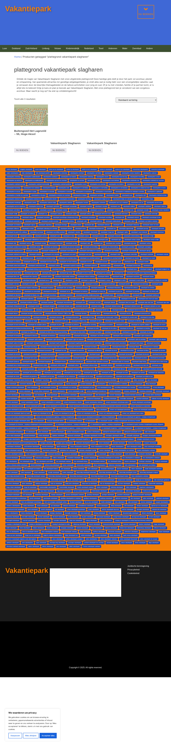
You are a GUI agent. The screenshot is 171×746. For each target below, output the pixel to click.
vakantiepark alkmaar (119, 369)
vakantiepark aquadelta (13, 369)
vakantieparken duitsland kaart (15, 199)
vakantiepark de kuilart (93, 328)
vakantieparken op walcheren (14, 180)
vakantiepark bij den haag (158, 354)
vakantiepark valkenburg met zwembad (47, 228)
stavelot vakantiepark (12, 394)
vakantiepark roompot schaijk (151, 239)
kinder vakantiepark (92, 480)
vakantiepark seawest (83, 236)
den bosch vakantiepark (59, 516)
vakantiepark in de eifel (28, 284)
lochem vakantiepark (68, 465)
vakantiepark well (119, 217)
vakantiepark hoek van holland (64, 287)
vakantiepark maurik (116, 261)
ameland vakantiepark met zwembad (93, 542)
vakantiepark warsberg (68, 221)
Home (17, 56)
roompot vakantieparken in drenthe (73, 402)
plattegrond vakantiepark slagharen (112, 431)
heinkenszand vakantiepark (150, 491)
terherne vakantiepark (144, 387)
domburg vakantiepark (99, 513)
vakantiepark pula (98, 243)
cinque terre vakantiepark (75, 520)
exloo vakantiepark (120, 502)
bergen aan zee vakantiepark (32, 535)
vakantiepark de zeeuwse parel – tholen (107, 317)
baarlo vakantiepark (115, 535)
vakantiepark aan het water (47, 376)
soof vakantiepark (39, 394)
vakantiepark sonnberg (26, 236)
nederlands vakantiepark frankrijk (87, 450)
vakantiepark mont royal (85, 254)
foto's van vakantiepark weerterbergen (31, 502)
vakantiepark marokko (143, 261)
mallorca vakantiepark (58, 457)
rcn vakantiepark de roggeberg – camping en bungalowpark (105, 424)
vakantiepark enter (80, 302)
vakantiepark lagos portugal (31, 273)
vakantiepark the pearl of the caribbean (17, 232)
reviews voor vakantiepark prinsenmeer (120, 409)
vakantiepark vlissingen (61, 224)
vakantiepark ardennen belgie (89, 365)
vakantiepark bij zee (12, 350)
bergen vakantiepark (164, 531)
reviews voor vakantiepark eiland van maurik (18, 413)
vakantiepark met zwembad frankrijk (112, 258)
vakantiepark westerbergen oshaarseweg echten (65, 217)
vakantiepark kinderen (103, 276)
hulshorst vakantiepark (41, 483)
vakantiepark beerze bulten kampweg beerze (18, 365)
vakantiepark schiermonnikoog (132, 236)
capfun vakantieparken (106, 520)
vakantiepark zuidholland (144, 206)
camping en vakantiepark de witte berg (39, 524)
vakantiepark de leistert (78, 328)
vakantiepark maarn (105, 265)
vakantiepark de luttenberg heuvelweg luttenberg (19, 328)
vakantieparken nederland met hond (16, 184)
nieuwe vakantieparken (118, 446)
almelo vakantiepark (140, 542)
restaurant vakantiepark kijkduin (55, 420)
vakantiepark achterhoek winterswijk (152, 369)
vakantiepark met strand (148, 258)
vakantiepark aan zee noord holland (32, 372)
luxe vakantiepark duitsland (98, 461)
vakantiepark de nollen (122, 324)
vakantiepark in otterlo (120, 280)
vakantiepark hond (11, 287)
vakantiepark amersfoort (73, 369)
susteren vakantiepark (25, 391)
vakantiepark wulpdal (71, 213)
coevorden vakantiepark (60, 520)
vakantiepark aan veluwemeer (156, 372)
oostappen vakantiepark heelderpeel (124, 439)
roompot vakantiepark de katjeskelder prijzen (80, 406)
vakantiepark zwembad (86, 206)
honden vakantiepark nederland (85, 487)
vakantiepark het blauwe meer (32, 295)
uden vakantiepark (152, 380)
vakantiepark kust (118, 273)
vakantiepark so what (68, 236)
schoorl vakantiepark (12, 398)
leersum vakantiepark (122, 468)
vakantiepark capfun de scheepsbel (96, 339)
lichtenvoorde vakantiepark (84, 465)
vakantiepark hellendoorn (123, 295)
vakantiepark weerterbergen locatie (151, 217)
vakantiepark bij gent (94, 354)
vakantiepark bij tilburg (142, 350)
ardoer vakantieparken (91, 539)
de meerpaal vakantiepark (103, 516)
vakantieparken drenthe (50, 199)
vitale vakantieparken (27, 173)
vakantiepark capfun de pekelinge (137, 339)
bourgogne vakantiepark (67, 527)
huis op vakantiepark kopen (107, 483)
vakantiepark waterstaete (31, 221)
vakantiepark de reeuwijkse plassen (37, 324)
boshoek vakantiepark (82, 527)
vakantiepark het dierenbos (14, 295)
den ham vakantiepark (43, 516)
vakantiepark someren (41, 236)
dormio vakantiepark (41, 513)
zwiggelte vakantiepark (26, 169)
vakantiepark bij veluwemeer (76, 350)
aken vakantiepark (61, 546)
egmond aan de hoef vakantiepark (15, 509)
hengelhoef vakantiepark (116, 491)
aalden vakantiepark (74, 546)
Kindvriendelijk (72, 48)
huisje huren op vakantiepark (89, 483)
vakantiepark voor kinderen (14, 224)
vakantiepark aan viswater (138, 372)
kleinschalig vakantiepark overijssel (149, 472)
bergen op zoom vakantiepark (14, 535)
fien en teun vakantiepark (91, 502)
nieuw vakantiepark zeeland (134, 446)
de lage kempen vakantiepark (121, 516)
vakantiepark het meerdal (49, 291)
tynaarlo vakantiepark (41, 383)
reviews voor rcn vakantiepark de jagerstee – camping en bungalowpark (136, 417)
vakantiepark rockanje (40, 243)
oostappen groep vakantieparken (64, 443)
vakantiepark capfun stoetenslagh (15, 339)
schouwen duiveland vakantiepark (133, 394)
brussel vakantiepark (94, 524)
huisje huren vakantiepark (72, 483)
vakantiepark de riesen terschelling (16, 324)
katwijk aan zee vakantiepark (143, 480)
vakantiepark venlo (118, 224)
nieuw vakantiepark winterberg (152, 446)
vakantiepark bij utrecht (111, 350)
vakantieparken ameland (81, 202)
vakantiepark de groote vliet (112, 332)
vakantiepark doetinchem (154, 309)
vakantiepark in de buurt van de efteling (71, 284)
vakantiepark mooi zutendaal (51, 254)
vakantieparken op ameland (77, 180)
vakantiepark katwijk (117, 276)
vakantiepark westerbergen (88, 217)
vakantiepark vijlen (89, 224)
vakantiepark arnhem (73, 365)
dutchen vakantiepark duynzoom (110, 509)
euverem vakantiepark (146, 502)
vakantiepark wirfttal (136, 213)
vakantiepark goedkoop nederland (58, 298)
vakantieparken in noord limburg (84, 191)
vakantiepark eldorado (109, 302)
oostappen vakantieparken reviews (152, 435)
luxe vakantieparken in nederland (131, 457)
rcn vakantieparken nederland (74, 420)
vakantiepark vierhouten (103, 224)
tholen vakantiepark (32, 387)
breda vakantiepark (25, 527)
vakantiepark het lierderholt (80, 291)
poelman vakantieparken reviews (75, 431)
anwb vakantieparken (27, 542)
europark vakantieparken (162, 502)
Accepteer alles (48, 735)
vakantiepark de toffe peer (61, 321)
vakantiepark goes (41, 298)
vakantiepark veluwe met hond (150, 224)
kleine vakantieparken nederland (140, 476)
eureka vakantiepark (28, 505)
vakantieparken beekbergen (14, 202)
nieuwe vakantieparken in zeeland (99, 446)
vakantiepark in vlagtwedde (88, 280)
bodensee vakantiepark (111, 527)
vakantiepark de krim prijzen (109, 328)
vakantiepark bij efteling (109, 354)
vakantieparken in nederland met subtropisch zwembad (129, 191)
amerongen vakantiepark (74, 542)
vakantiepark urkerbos (66, 228)
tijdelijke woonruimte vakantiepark (15, 387)
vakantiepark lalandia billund (14, 273)
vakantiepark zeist (128, 210)
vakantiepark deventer (125, 313)
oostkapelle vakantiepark (133, 435)
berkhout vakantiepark (99, 531)
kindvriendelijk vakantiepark (58, 480)
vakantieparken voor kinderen (68, 176)
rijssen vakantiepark (101, 409)
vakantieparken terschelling (137, 176)
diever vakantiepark (161, 513)
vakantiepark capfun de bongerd (15, 343)
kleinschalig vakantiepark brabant (119, 476)
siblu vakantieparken (101, 394)
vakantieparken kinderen (49, 187)
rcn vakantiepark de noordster (48, 428)
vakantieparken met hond (133, 184)
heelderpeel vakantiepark (13, 494)
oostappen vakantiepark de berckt (145, 439)
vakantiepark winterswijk (151, 213)
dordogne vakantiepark (56, 513)
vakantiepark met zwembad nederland (90, 258)
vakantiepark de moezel (159, 324)
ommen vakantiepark (104, 443)
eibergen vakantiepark (142, 505)
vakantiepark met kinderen (13, 261)
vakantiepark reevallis (71, 243)
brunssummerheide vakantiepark (111, 524)
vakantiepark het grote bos (115, 291)
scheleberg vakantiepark (110, 398)
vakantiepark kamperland (132, 276)
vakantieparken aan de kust (36, 206)
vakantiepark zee (42, 213)
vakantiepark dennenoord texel (142, 313)
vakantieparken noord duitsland (111, 180)
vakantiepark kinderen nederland (86, 276)
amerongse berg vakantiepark (57, 542)
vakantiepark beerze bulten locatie (158, 361)
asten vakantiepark (44, 539)
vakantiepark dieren (95, 313)
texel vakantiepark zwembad (48, 387)
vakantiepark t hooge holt (107, 232)
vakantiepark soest (55, 236)
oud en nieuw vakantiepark (14, 435)
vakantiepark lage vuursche (49, 273)
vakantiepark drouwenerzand (43, 309)
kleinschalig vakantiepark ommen (15, 476)
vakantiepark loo (147, 265)
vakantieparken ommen (93, 180)
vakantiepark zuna (115, 206)
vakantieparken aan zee (137, 202)
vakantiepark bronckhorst (153, 343)
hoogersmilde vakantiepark (155, 483)
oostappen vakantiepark (46, 443)
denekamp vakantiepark (13, 516)
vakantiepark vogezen (29, 224)
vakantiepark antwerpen (28, 369)
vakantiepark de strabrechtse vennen (114, 321)
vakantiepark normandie (32, 250)
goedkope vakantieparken (90, 498)
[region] (32, 725)
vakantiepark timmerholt (158, 228)
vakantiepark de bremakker (129, 332)
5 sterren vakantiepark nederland (91, 546)
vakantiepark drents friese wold (62, 309)
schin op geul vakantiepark (43, 398)
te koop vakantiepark (158, 387)
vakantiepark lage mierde (65, 273)
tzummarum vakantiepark (26, 383)
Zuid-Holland (31, 48)
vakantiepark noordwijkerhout (49, 250)
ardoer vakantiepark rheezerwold (128, 539)
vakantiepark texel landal (36, 232)
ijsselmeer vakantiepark (13, 483)
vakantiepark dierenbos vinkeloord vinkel (31, 313)
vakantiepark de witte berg (147, 317)
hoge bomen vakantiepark (64, 491)
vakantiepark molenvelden (130, 254)
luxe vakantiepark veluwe (26, 461)
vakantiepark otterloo (35, 247)
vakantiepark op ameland (127, 247)
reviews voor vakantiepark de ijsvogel (64, 413)
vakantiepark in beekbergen (108, 284)
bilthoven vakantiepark (160, 527)
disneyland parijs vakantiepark (131, 513)
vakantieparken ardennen (65, 202)
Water (124, 48)
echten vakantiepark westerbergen (76, 509)
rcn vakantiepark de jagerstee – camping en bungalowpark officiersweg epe (78, 428)
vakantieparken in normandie (64, 191)
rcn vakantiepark (30, 431)
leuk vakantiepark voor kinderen (147, 465)
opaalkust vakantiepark (58, 435)
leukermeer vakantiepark (115, 465)
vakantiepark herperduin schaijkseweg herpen (88, 295)
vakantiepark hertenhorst (66, 295)
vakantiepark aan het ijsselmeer (104, 376)
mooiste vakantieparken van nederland (124, 450)
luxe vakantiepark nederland (63, 461)
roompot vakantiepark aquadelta (84, 409)
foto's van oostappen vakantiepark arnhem (56, 502)
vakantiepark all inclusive (103, 369)
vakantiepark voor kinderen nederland (147, 221)
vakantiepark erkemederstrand (64, 302)
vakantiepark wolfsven (85, 213)
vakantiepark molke (115, 254)
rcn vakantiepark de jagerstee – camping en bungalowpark (117, 428)
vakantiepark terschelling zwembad (55, 232)
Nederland (89, 48)
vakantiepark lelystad (71, 269)
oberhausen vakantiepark (134, 443)
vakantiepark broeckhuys (30, 346)
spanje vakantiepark (26, 394)
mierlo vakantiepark (130, 454)
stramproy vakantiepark (130, 391)
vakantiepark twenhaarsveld (96, 228)
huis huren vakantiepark (124, 483)
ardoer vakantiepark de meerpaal (148, 539)
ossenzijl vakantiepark (29, 435)
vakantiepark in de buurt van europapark (47, 284)
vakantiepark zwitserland (52, 206)
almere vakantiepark (126, 542)
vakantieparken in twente (159, 187)
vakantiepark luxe (118, 265)
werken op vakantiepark (72, 169)
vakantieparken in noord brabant (103, 191)
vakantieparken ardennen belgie (48, 202)
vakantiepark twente (80, 228)
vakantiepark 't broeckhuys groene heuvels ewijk (19, 380)
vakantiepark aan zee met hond (72, 372)
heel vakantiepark (27, 494)
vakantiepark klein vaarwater (29, 276)
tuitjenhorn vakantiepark (57, 383)
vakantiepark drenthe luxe (102, 309)
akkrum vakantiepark (47, 546)
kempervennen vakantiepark (125, 480)
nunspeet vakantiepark (150, 443)
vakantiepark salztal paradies (14, 239)
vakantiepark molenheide (146, 254)
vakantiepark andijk (43, 369)
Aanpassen (15, 735)
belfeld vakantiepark (86, 535)
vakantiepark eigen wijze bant (145, 302)
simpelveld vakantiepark (86, 394)
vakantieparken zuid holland (94, 173)
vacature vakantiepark (90, 380)
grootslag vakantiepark (93, 494)
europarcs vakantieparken (13, 505)
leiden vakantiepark (93, 468)
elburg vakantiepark (116, 505)
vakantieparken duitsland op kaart (157, 195)
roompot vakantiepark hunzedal (15, 406)
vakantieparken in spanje (30, 191)
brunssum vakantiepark (129, 524)
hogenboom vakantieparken (147, 487)
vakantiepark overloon (145, 243)
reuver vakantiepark (39, 420)
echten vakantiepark (93, 509)
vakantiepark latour (132, 269)
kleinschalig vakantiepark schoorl (127, 472)
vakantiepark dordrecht (118, 309)
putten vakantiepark (43, 431)
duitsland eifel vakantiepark (159, 509)
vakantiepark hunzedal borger (140, 284)
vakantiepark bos (104, 346)
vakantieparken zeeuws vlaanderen (131, 173)
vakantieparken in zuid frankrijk (99, 187)
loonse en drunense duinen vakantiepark (17, 465)
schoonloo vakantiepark (27, 398)
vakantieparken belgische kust (102, 199)
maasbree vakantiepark (90, 457)
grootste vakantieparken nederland (75, 494)
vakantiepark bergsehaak (44, 361)
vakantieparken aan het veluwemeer (16, 206)
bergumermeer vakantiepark (148, 531)
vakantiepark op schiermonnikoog (109, 247)
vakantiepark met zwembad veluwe (67, 258)
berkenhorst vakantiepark (131, 531)
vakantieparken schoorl (154, 176)
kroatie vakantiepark (39, 472)
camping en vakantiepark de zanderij (16, 524)
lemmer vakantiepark (78, 468)
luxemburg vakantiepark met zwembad (109, 457)
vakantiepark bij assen (125, 357)
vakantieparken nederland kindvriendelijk (38, 184)
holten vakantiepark (131, 487)
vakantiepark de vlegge (31, 321)
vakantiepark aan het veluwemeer (66, 376)
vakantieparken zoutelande (111, 173)
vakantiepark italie (57, 280)
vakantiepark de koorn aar (159, 328)
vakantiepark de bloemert (30, 335)
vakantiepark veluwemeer (132, 224)
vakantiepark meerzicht (101, 261)
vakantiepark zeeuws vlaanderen (160, 210)
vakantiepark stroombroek (157, 232)
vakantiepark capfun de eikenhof (157, 339)
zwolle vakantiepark (12, 169)
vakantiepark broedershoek (14, 346)
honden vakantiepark (102, 487)
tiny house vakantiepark (136, 383)
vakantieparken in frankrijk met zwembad (17, 195)
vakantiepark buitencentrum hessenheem (115, 343)
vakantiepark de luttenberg (42, 328)
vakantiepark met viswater (132, 258)
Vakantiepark (28, 9)
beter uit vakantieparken (13, 531)
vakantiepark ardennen (106, 365)
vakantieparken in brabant (80, 195)
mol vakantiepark (101, 454)
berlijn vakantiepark (85, 531)
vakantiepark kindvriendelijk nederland (64, 276)
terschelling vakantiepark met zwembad (125, 387)
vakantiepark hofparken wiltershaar (28, 287)
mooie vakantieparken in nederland (35, 454)
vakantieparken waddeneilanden (32, 176)
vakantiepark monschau (101, 254)
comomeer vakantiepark (44, 520)
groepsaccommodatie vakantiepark (142, 494)
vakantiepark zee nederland (28, 213)
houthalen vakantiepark (139, 483)
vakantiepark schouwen (98, 236)
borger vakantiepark (96, 527)
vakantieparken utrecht (102, 176)
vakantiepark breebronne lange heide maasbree (52, 346)
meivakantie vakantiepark (145, 454)
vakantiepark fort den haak (128, 298)
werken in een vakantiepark (122, 169)
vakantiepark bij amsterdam (157, 357)
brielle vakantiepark (12, 527)
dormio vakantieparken (27, 513)
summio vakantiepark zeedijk (75, 391)
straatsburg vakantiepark (145, 391)
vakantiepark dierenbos (81, 313)
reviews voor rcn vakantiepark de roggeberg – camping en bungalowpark (55, 417)
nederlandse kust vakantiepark (68, 450)
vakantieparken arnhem (30, 202)
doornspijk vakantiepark (71, 513)
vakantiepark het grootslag (132, 291)
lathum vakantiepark (136, 468)
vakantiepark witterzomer (121, 213)
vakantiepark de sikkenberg (135, 321)
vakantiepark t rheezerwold (90, 232)
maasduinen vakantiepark (74, 457)
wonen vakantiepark (40, 169)
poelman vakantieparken (93, 431)
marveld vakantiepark (12, 457)
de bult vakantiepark (154, 516)
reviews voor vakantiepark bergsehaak (109, 413)
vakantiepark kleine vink (13, 276)
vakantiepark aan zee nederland (52, 372)
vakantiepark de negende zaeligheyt (140, 324)
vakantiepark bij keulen (64, 354)
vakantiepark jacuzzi (44, 280)
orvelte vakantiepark (44, 435)
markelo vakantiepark (26, 457)
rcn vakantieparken (90, 420)
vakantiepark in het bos (13, 284)
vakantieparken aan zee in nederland (118, 202)
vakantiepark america (88, 369)
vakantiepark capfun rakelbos (35, 339)
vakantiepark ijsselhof (124, 284)
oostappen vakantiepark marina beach (57, 439)
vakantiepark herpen (108, 295)
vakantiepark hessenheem (49, 295)
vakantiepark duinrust (27, 309)
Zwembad (136, 48)
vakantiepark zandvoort (56, 213)
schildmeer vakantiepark (59, 398)
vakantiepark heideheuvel (152, 295)
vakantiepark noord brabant (129, 250)
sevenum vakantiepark (115, 394)
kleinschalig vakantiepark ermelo (99, 476)
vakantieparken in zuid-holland (80, 187)
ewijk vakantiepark (133, 502)
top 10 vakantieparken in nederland (118, 383)
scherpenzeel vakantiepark (94, 398)
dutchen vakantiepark (127, 509)
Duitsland (16, 48)
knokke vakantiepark (68, 472)
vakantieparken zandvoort (150, 173)
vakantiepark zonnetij (61, 210)
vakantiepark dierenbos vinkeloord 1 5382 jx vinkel (58, 313)
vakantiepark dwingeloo (49, 306)
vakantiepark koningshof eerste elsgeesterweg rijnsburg (141, 273)
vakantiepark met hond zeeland (48, 261)
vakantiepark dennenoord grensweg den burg (18, 317)
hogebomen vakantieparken (30, 491)
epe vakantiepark (55, 505)
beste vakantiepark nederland (69, 531)
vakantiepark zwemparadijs (69, 206)
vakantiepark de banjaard (80, 335)
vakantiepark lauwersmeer (117, 269)
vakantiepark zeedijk (12, 213)
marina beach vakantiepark (42, 457)
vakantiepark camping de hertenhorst (36, 343)
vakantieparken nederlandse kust (130, 180)
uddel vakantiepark (11, 383)
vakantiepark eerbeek (33, 306)
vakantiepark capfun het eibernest (75, 339)
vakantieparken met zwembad (97, 184)
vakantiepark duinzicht (12, 309)
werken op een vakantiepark (89, 169)
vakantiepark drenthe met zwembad (83, 309)
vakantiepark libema (57, 269)
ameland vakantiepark (112, 542)
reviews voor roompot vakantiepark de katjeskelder (20, 417)
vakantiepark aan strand (13, 376)
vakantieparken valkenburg (86, 176)
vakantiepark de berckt (65, 335)
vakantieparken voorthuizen (50, 176)
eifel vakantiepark (128, 505)
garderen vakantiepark (12, 502)
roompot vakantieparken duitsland (94, 402)
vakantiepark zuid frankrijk (30, 210)
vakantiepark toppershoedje (126, 228)
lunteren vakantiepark (130, 461)
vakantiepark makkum (54, 265)
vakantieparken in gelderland (154, 191)
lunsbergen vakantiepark (145, 461)
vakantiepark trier (111, 228)
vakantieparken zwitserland (60, 173)
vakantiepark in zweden (71, 280)
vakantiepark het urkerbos (147, 287)
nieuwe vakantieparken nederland (79, 446)
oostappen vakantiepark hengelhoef (102, 439)
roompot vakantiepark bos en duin (64, 409)
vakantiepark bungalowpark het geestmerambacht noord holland (85, 343)
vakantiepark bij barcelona (109, 357)
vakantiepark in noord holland (136, 280)
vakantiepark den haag (88, 317)
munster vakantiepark (105, 450)
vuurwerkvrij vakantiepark (157, 169)
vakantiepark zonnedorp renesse (78, 210)
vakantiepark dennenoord (39, 317)
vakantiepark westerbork (43, 217)
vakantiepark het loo (65, 291)
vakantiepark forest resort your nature (148, 298)
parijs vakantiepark (150, 431)
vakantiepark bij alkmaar (13, 361)
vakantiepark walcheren (96, 221)
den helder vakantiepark (28, 516)
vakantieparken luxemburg (13, 187)
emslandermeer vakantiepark (86, 505)
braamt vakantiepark (52, 527)
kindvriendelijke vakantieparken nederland (17, 480)
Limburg (45, 48)
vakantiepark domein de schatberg (136, 309)
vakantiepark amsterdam (57, 369)
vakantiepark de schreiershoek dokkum (155, 321)
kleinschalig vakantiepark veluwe (107, 472)
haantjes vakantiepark (57, 494)
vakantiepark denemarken (72, 317)
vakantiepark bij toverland (127, 350)
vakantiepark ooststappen (144, 247)
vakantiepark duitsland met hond (151, 306)
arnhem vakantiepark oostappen (74, 539)
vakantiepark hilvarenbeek (114, 287)
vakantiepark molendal (162, 254)
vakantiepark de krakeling (143, 328)
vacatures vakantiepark (75, 380)
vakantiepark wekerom (133, 217)
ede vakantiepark (59, 509)
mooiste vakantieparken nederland (146, 450)
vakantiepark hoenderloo (47, 287)
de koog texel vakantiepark (139, 516)
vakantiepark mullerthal (35, 254)
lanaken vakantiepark (12, 472)
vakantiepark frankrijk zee (111, 298)
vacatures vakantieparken (59, 380)
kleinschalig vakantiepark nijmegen (58, 476)
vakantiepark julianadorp (29, 280)
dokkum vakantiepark (114, 513)
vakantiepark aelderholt (134, 369)
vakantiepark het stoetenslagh (32, 291)
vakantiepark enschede (95, 302)
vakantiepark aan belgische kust (144, 376)
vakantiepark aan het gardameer (124, 376)
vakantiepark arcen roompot (123, 365)
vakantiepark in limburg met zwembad (157, 280)
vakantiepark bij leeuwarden (48, 354)
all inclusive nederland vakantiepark (16, 546)
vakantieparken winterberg (13, 176)
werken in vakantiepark (106, 169)
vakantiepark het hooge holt (98, 291)
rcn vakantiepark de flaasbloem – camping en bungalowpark (150, 428)
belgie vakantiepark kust (71, 535)
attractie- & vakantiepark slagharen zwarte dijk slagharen (21, 539)
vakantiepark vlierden (75, 224)
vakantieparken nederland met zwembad (153, 180)
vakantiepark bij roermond (13, 354)
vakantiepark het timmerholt (14, 291)
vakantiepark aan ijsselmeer (29, 376)
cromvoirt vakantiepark (29, 520)
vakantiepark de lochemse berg (60, 328)
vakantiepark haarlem (12, 298)
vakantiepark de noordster (106, 324)
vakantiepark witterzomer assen (103, 213)
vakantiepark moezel (27, 258)
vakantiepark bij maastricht (30, 354)
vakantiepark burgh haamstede (57, 343)
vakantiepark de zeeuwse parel (129, 317)
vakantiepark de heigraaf (95, 332)
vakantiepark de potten (56, 324)
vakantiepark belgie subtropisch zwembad (97, 361)
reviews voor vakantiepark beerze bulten (132, 413)
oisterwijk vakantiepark (119, 443)
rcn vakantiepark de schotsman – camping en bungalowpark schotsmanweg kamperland (30, 424)
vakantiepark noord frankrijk (111, 250)
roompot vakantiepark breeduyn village (42, 409)
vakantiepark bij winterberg (27, 350)
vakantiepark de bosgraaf (146, 332)
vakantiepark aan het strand (85, 376)
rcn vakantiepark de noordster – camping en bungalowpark (22, 428)
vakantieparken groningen (96, 195)
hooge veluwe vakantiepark (14, 487)
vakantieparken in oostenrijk (47, 191)
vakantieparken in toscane (13, 191)
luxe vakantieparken (12, 461)
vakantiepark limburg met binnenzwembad (38, 269)
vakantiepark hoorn (156, 284)
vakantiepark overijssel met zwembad (16, 247)
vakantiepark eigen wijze (162, 302)
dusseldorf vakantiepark (143, 509)
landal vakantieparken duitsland (153, 468)
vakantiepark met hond (86, 261)
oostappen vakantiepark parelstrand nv (34, 439)
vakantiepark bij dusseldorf (126, 354)
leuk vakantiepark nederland (14, 468)
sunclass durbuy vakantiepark (41, 391)
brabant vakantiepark (38, 527)
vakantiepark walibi (82, 221)
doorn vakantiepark (86, 513)
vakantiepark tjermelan (142, 228)
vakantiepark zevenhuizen (97, 210)
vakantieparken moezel (80, 184)
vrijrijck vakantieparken (13, 173)
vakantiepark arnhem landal (57, 365)
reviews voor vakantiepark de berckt (86, 413)
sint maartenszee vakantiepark (69, 394)
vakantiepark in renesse (104, 280)
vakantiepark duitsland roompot (113, 306)
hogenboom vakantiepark (13, 491)
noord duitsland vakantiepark (31, 446)
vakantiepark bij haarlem (79, 354)
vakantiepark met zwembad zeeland (45, 258)
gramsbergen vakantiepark (50, 498)
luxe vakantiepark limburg (80, 461)
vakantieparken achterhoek (98, 202)
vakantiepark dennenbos (55, 317)
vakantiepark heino (137, 295)
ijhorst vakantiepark (27, 483)
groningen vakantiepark (108, 494)
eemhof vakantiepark (46, 509)
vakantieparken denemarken (67, 199)
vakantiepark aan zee (107, 372)
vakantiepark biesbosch (29, 361)
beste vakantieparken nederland (50, 531)
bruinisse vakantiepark (144, 524)
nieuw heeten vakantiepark (50, 450)
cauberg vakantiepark (91, 520)
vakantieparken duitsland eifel (33, 199)
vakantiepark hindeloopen (97, 287)
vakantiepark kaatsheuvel (13, 280)
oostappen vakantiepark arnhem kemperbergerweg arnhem (22, 443)
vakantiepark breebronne (74, 346)
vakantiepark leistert (85, 269)
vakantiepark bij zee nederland (150, 346)
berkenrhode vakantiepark (114, 531)
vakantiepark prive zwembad (113, 243)
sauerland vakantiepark (142, 398)
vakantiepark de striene (96, 321)
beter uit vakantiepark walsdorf (30, 531)
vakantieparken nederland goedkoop (62, 184)
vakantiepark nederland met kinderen (16, 254)
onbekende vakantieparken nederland (86, 443)
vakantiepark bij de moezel (47, 357)
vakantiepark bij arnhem (141, 357)
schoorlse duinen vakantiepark (153, 394)
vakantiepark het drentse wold (150, 291)
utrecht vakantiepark (125, 380)
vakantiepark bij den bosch (14, 357)
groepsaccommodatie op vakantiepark (16, 498)
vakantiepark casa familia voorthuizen (100, 335)
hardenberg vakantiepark (41, 494)
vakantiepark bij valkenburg (95, 350)
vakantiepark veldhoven (13, 228)
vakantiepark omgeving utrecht (15, 250)
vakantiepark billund (134, 346)
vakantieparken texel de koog (119, 176)
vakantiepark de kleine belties (78, 332)
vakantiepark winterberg (13, 217)
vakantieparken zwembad (77, 173)
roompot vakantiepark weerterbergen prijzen (117, 402)
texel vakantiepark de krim (104, 387)
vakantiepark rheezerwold (55, 243)
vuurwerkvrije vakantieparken (140, 169)
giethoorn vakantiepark (121, 498)
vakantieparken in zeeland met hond (140, 187)
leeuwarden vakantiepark (107, 468)
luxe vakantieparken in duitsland (151, 457)
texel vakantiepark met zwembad (67, 387)
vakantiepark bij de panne (30, 357)
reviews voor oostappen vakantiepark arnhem (18, 420)
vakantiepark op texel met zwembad (70, 247)
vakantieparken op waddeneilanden (34, 180)
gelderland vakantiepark (162, 498)
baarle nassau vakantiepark (130, 535)
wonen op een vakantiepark (56, 169)
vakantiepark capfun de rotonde (117, 339)
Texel (101, 48)
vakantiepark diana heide (109, 313)
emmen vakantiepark (102, 505)
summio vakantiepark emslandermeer (96, 391)
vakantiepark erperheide (47, 302)
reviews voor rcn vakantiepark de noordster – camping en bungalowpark (96, 417)
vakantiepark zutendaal (101, 206)
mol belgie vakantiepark (116, 454)
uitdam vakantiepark (139, 380)
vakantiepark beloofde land (76, 361)
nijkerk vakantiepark (62, 446)
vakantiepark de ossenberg (89, 324)
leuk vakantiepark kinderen (51, 468)
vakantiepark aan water (122, 372)
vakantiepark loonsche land (133, 265)
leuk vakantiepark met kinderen (32, 468)
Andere (149, 48)
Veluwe (57, 48)
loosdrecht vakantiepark (161, 461)
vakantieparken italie (64, 187)
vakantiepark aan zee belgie (91, 372)
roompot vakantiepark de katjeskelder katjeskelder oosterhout (111, 406)
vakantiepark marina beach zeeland (16, 265)
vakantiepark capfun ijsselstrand (54, 339)
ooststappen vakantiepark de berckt (93, 435)
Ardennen (112, 48)
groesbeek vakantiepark (123, 494)
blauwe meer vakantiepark (127, 527)
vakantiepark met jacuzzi (30, 261)
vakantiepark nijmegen (145, 250)
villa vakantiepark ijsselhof (43, 173)
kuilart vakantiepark (26, 472)
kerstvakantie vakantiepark (108, 480)
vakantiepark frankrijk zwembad (93, 298)
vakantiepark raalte (85, 243)
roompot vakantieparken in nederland (50, 402)
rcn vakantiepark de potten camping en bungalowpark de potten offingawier (143, 424)
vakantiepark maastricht (90, 265)
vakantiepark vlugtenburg (45, 224)
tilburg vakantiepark (151, 383)
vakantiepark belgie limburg (139, 361)
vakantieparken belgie (147, 199)
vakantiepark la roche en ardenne (84, 273)
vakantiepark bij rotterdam (158, 350)
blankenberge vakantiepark (144, 527)
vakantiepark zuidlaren (129, 206)
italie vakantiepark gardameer (161, 480)
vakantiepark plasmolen (130, 243)
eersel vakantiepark (33, 509)
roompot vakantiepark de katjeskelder (140, 406)
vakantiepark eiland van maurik (126, 302)
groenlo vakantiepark (35, 498)
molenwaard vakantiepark (54, 454)
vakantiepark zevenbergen (114, 210)
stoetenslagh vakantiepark (162, 391)
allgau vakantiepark (154, 542)
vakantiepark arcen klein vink (140, 365)
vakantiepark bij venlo (60, 350)
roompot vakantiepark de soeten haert (56, 406)
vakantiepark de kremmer (126, 328)
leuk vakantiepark (65, 468)
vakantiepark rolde (11, 243)
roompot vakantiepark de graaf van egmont (18, 409)
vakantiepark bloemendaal (119, 346)
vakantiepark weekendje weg (14, 221)
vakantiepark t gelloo (122, 232)
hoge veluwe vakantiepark (47, 491)
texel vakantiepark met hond (86, 387)
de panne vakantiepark (88, 516)
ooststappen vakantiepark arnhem (114, 435)
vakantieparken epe (127, 195)
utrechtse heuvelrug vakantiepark (108, 380)
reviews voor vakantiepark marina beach (144, 409)
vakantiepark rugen (116, 239)
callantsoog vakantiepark (79, 524)
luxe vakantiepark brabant (114, 461)
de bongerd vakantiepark (13, 520)
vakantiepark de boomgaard (14, 335)
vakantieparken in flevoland (38, 195)
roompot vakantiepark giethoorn (34, 406)
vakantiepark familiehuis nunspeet (29, 302)
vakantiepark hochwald (82, 287)
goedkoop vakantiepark (106, 498)
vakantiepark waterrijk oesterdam (50, 221)
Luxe (5, 48)
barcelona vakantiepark (101, 535)
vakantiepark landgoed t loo (162, 269)
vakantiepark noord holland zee (68, 250)
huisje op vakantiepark (56, 483)
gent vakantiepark (135, 498)
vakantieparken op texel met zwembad (56, 180)
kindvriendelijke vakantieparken (39, 480)
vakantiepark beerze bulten (40, 365)
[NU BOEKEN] (146, 9)
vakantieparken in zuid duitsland (119, 187)
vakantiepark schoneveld (114, 236)
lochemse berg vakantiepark (52, 465)
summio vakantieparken (59, 391)
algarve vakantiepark (33, 546)
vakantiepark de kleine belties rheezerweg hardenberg (53, 332)
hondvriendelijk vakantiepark (66, 487)
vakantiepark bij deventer (142, 354)
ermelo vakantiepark (42, 505)
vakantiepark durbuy (96, 306)
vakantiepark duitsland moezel (132, 306)
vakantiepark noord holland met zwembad (90, 250)
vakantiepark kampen (148, 276)
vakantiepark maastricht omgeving (72, 265)
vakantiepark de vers (45, 321)
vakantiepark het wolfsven (131, 287)
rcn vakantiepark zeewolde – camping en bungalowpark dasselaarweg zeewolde (119, 420)
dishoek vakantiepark (147, 513)
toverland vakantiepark (86, 383)
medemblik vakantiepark (161, 454)
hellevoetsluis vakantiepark (133, 491)
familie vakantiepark (106, 502)
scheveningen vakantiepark (76, 398)
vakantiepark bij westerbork (44, 350)
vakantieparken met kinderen (116, 184)
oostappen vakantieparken (13, 439)
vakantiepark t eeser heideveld (139, 232)
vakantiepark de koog (12, 332)
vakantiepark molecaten (13, 258)
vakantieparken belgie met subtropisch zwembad (125, 199)
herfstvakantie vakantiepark (99, 491)
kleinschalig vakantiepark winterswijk (86, 472)
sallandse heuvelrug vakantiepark (160, 398)
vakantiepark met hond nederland (68, 261)
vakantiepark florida (12, 302)
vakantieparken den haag (84, 199)
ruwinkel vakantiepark (12, 402)
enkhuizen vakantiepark (69, 505)
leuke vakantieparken (130, 465)
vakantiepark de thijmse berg (78, 321)
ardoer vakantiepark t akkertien (109, 539)
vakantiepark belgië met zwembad (120, 361)
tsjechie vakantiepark (71, 383)
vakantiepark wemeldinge (105, 217)
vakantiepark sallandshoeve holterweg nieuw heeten (63, 239)
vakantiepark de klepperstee (28, 332)
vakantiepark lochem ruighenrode (15, 269)
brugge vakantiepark (159, 524)
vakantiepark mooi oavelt (68, 254)
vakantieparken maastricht (150, 184)
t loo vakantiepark (11, 391)
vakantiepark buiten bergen (136, 343)
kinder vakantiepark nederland (76, 480)
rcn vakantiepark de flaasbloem (15, 431)
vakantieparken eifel (140, 195)
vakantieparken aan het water (154, 202)
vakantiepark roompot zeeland (132, 239)
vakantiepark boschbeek (90, 346)
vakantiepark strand (12, 236)
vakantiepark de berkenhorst (48, 335)
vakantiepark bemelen (60, 361)
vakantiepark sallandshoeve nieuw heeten (36, 239)
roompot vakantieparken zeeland (29, 402)
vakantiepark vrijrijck (129, 221)
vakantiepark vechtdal (28, 228)
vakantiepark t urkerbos (74, 232)
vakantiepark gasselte (75, 298)
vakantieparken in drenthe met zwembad (59, 195)
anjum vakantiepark (41, 542)
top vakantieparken (100, 383)
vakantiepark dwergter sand (65, 306)
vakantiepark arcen (157, 365)
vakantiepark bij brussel (63, 357)
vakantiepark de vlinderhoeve (14, 321)
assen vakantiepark (58, 539)
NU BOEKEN (146, 14)
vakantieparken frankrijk (112, 195)
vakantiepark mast (129, 261)
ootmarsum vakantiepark (74, 435)
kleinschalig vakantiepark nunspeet (36, 476)
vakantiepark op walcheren (51, 247)
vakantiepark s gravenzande (87, 239)
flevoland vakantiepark (76, 502)
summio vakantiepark (115, 391)
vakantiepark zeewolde (143, 210)
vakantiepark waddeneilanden (113, 221)
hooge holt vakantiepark (30, 487)
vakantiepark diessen (12, 313)
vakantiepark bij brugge (79, 357)
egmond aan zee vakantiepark (159, 505)
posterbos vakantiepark (58, 431)
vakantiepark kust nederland (103, 273)
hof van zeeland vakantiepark (81, 491)
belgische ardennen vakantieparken (53, 535)
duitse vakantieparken (12, 513)
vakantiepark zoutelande (46, 210)
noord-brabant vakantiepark (14, 446)
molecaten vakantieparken (87, 454)
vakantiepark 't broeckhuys (42, 380)
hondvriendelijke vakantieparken (48, 487)
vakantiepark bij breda (94, 357)
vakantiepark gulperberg (27, 298)
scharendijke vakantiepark (126, 398)
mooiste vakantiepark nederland (15, 454)
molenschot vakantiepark (70, 454)
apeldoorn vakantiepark (13, 542)
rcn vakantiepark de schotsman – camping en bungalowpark (71, 424)
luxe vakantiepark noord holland (45, 461)
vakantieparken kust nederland (31, 187)
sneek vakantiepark (52, 394)
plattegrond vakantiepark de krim (133, 431)
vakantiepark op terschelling (90, 247)
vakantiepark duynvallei (82, 306)
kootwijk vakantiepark (53, 472)
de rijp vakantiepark (73, 516)
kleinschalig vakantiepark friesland (79, 476)
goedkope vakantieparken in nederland (71, 498)
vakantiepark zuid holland (13, 210)
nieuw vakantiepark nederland (14, 450)
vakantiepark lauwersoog (100, 269)
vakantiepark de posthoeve (72, 324)
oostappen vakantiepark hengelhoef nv (80, 439)
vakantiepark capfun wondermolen (143, 335)
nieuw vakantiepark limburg (32, 450)
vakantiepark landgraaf (146, 269)
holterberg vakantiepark (117, 487)
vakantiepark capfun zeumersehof (122, 335)
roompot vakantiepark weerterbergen (141, 402)
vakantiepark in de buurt (91, 284)
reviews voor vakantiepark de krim (42, 413)
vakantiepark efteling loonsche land (16, 306)
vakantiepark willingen (28, 217)
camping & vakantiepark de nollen (61, 524)
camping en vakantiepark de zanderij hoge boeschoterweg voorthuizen (133, 520)
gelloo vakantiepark (148, 498)
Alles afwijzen (30, 735)
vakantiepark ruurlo (103, 239)
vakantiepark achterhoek (13, 372)
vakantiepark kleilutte (46, 276)
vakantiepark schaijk (148, 236)
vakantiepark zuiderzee (160, 206)
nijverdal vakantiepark (47, 446)
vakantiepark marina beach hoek (36, 265)
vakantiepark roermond (25, 243)
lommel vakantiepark (36, 465)
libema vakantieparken (100, 465)
